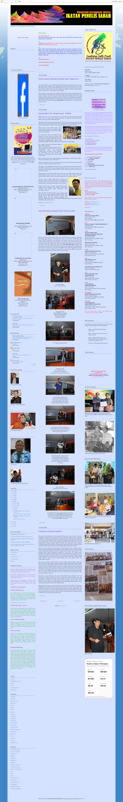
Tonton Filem (13, 689)
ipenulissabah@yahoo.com (16, 161)
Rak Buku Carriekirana (15, 729)
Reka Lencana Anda (23, 117)
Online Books (13, 718)
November (15, 505)
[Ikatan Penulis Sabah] (23, 116)
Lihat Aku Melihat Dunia (18, 336)
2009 (13, 501)
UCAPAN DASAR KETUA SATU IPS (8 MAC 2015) (22, 536)
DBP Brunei (13, 762)
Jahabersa (13, 712)
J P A (12, 775)
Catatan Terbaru (43, 601)
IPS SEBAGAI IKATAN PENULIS (18, 534)
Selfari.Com (13, 733)
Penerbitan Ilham (14, 727)
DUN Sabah (13, 758)
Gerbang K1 (32, 26)
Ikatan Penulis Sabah (23, 73)
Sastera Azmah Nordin (15, 767)
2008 (13, 522)
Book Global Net (14, 701)
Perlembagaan (22, 26)
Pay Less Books (14, 723)
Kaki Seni (13, 679)
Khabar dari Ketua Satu (90, 178)
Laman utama (60, 601)
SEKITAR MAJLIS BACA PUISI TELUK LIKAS (57, 211)
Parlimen (12, 756)
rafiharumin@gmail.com (24, 162)
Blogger (82, 798)
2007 (13, 524)
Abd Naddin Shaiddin (17, 317)
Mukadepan (13, 26)
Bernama (12, 561)
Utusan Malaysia (14, 552)
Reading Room (14, 731)
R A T (12, 685)
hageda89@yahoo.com (94, 204)
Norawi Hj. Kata (23, 224)
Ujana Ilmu (13, 738)
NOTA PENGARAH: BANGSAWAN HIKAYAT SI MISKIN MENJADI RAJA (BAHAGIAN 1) (23, 338)
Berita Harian (13, 554)
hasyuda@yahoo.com (94, 203)
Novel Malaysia (14, 784)
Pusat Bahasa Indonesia (15, 764)
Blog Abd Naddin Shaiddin (47, 202)
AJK (17, 26)
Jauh (13, 349)
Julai (14, 509)
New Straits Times (14, 556)
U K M (12, 736)
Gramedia (13, 707)
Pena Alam (15, 353)
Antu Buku (13, 696)
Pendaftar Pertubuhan (15, 786)
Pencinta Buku (14, 725)
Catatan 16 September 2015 (18, 361)
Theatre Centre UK (14, 687)
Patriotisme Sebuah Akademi (50, 531)
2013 (13, 495)
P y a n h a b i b (16, 360)
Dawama (12, 705)
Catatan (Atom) (62, 605)
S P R (12, 771)
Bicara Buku (13, 699)
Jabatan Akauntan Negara (16, 769)
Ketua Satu (15, 323)
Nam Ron (13, 683)
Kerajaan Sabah (14, 753)
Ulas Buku (13, 740)
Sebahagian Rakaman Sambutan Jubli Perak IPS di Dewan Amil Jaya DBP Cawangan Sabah (23, 545)
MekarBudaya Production (16, 681)
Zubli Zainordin (14, 742)
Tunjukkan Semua (33, 364)
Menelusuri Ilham (16, 348)
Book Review (13, 703)
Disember (15, 503)
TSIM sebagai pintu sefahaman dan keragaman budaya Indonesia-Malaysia (23, 325)
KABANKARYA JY (17, 342)
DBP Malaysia (13, 760)
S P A (12, 773)
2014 (13, 493)
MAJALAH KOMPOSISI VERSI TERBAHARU (20, 542)
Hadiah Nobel (13, 780)
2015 (13, 491)
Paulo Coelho (13, 720)
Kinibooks (13, 714)
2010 (13, 499)
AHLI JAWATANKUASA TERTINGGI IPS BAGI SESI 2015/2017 (22, 539)
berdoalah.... (15, 344)
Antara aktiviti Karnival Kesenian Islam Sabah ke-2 (59, 79)
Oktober (15, 507)
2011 (13, 497)
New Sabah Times (14, 559)
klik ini (72, 100)
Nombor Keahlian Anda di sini (90, 169)
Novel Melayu (14, 716)
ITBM (12, 709)
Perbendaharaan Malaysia (16, 788)
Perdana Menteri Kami (15, 749)
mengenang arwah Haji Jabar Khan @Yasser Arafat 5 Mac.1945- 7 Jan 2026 (23, 318)
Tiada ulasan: (42, 104)
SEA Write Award (14, 777)
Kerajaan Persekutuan (15, 751)
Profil (27, 26)
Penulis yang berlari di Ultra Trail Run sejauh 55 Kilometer (22, 355)
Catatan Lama (77, 601)
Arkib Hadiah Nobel (15, 782)
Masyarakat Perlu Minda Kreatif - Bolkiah (55, 113)
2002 (13, 526)
